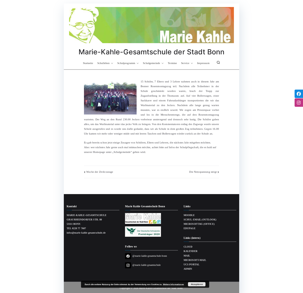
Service (185, 63)
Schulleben (103, 63)
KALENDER (190, 251)
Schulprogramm (126, 63)
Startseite (88, 63)
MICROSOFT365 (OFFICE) (199, 224)
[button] (111, 63)
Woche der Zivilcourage (99, 171)
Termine (172, 63)
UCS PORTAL (192, 264)
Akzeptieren (197, 284)
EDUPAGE (190, 228)
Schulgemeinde (151, 63)
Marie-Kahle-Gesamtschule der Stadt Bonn (152, 52)
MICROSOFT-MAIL (195, 260)
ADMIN (188, 269)
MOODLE (189, 215)
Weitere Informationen (173, 284)
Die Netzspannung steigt (203, 171)
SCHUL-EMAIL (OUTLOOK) (200, 219)
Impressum (203, 63)
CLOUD (188, 246)
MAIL (187, 255)
